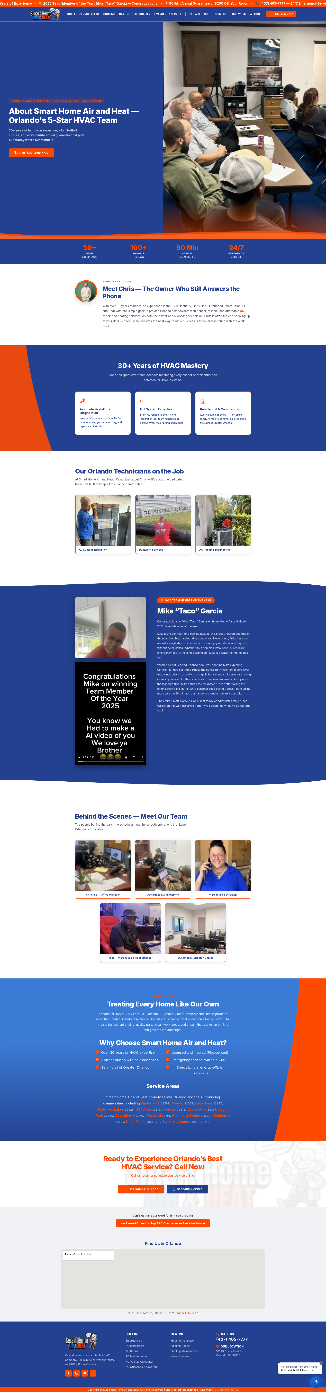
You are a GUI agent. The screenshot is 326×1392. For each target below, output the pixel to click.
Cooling (109, 14)
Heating (124, 14)
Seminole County (176, 1122)
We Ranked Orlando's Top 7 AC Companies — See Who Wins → (163, 1223)
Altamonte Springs (187, 1115)
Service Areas (89, 14)
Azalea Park (197, 1109)
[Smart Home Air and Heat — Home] (45, 14)
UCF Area (143, 1109)
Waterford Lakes (110, 1109)
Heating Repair (180, 1346)
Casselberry (125, 1115)
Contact (221, 14)
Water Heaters (180, 1356)
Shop (207, 14)
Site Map (206, 1389)
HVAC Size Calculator (139, 1361)
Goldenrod (221, 1115)
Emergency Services (169, 14)
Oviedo (177, 1103)
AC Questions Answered (141, 1367)
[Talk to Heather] (316, 1382)
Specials (194, 14)
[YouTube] (85, 1373)
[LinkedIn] (93, 1373)
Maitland (154, 1115)
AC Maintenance (136, 1356)
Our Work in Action (246, 14)
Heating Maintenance (184, 1351)
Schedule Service (189, 1189)
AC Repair (131, 1351)
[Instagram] (76, 1373)
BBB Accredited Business (182, 1389)
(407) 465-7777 (187, 1313)
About (71, 14)
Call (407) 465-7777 (34, 153)
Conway (169, 1109)
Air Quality (142, 14)
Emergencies (133, 1340)
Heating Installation (183, 1340)
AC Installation (134, 1346)
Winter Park (150, 1103)
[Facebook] (68, 1373)
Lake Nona (203, 1103)
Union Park (135, 1122)
